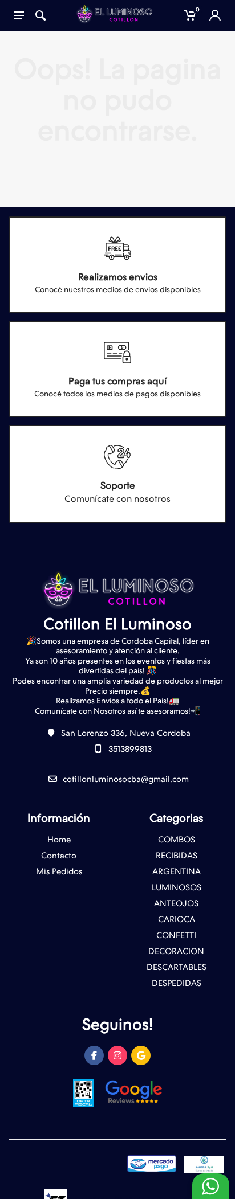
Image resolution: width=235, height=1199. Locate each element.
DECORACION (176, 951)
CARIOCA (176, 919)
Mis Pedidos (59, 871)
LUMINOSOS (176, 887)
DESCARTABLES (176, 967)
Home (59, 839)
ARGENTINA (176, 871)
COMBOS (176, 839)
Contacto (58, 855)
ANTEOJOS (176, 903)
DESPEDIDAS (176, 983)
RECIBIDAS (176, 855)
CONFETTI (176, 935)
